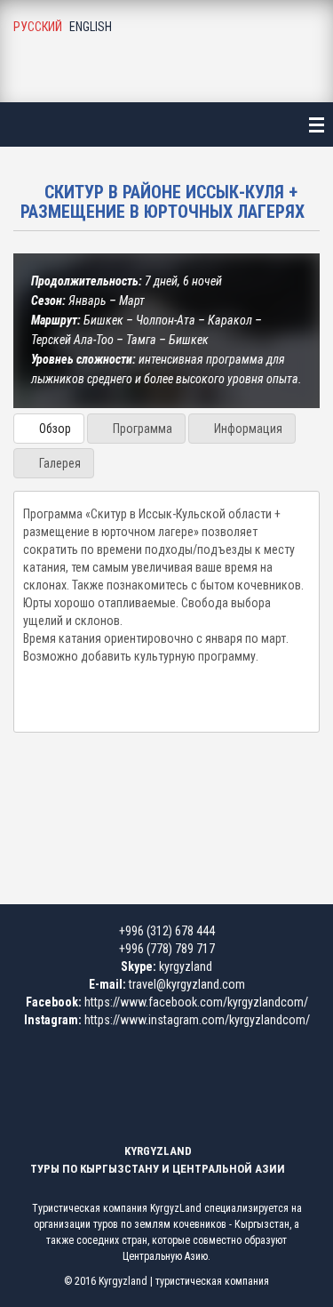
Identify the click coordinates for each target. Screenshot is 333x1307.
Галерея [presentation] (58, 463)
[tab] (48, 428)
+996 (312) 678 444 (167, 931)
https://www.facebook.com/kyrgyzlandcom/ (196, 1002)
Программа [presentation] (141, 428)
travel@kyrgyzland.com (187, 984)
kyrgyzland (185, 966)
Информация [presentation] (246, 428)
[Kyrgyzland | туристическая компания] (166, 49)
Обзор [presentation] (53, 428)
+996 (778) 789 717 (167, 949)
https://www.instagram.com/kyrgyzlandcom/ (197, 1020)
